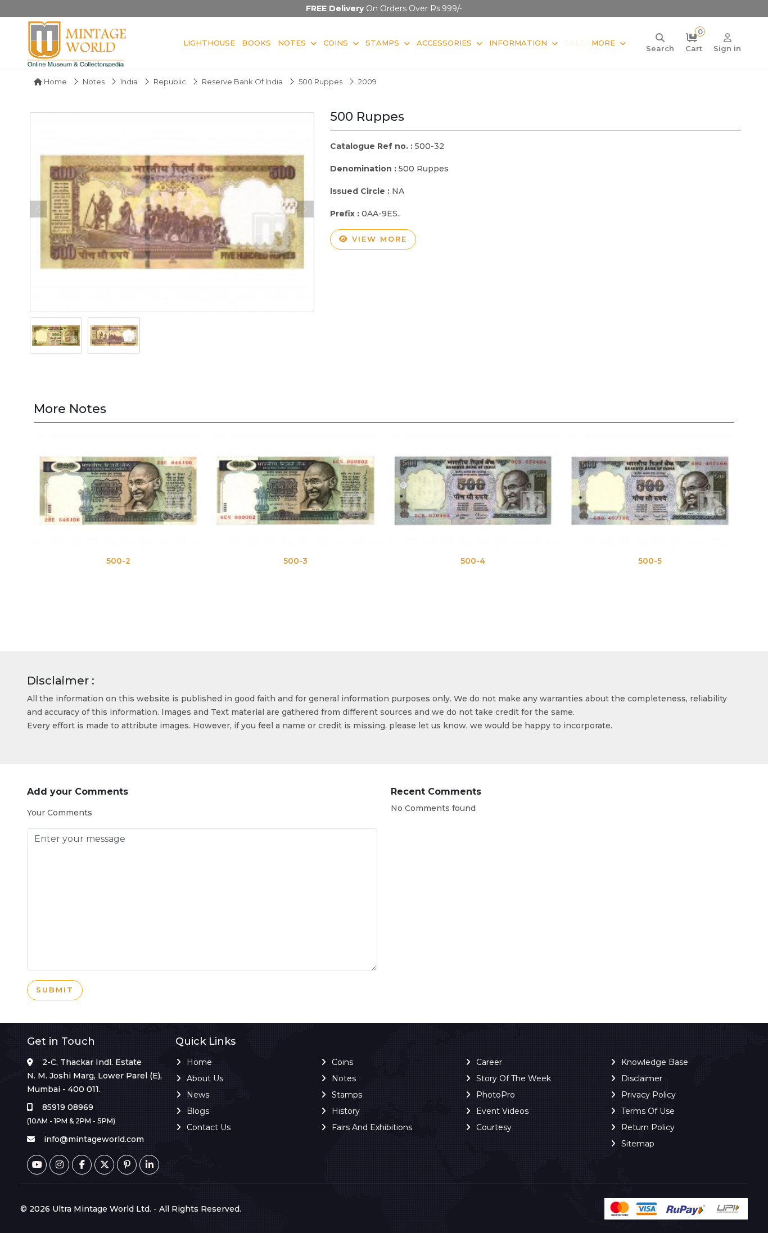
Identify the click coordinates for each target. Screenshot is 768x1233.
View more (378, 238)
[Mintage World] (77, 43)
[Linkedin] (149, 1165)
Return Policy (648, 1127)
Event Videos (502, 1111)
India (129, 81)
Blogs (198, 1111)
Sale (574, 42)
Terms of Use (648, 1111)
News (198, 1095)
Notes (292, 42)
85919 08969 (67, 1107)
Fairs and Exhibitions (372, 1127)
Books (256, 42)
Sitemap (637, 1144)
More (603, 42)
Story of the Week (513, 1078)
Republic (169, 81)
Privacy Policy (648, 1095)
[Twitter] (104, 1165)
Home (54, 81)
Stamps (382, 42)
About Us (205, 1078)
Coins (335, 42)
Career (489, 1062)
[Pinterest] (127, 1165)
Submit (55, 989)
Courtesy (494, 1127)
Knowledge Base (654, 1062)
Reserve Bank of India (242, 81)
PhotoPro (495, 1095)
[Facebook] (82, 1165)
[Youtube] (37, 1165)
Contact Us (209, 1127)
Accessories (444, 42)
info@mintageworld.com (94, 1139)
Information (518, 42)
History (346, 1111)
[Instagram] (59, 1165)
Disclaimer (641, 1078)
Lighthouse (209, 42)
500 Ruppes (320, 81)
